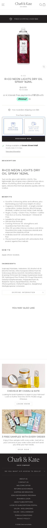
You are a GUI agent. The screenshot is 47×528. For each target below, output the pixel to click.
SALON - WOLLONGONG (23, 508)
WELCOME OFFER (24, 485)
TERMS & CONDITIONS (23, 515)
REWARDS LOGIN (23, 499)
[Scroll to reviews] (23, 104)
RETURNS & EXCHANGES (23, 489)
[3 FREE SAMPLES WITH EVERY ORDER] (23, 421)
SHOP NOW (23, 449)
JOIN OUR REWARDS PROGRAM (23, 495)
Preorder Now (23, 138)
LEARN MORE (23, 404)
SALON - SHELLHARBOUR (23, 512)
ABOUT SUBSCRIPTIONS (23, 502)
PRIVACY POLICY (23, 518)
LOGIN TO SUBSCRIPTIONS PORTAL (23, 505)
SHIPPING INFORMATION (23, 492)
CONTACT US (23, 482)
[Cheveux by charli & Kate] (23, 376)
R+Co (23, 76)
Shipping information (23, 292)
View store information (13, 151)
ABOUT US (24, 479)
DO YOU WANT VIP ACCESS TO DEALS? (23, 471)
